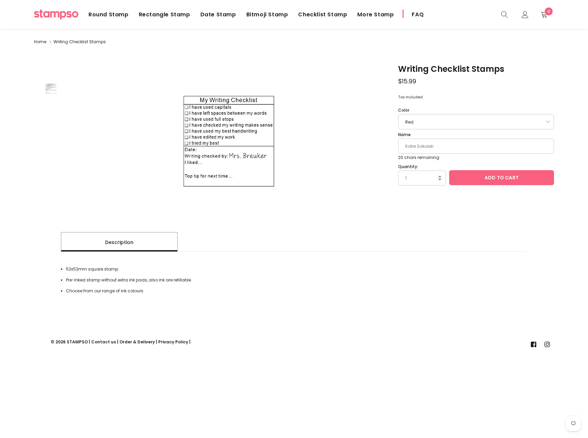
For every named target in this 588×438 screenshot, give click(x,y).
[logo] (56, 14)
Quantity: (408, 166)
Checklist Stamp (322, 14)
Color (403, 110)
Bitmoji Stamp (267, 14)
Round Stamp (108, 14)
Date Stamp (218, 14)
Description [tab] (119, 242)
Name (404, 134)
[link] (504, 14)
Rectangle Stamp (164, 14)
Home (40, 42)
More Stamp (375, 14)
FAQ (418, 14)
